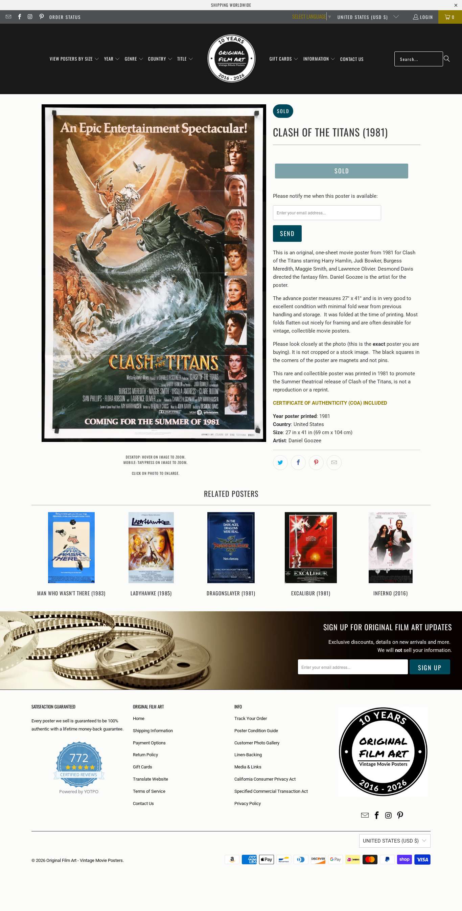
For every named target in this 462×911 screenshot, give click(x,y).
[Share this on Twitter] (280, 462)
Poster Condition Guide (256, 730)
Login (426, 17)
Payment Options (149, 742)
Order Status (65, 17)
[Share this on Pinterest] (316, 462)
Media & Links (247, 766)
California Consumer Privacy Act (265, 779)
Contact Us (143, 803)
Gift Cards (142, 766)
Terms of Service (149, 791)
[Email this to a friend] (334, 462)
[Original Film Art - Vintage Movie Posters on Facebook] (19, 17)
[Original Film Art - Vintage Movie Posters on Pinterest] (41, 17)
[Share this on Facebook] (298, 462)
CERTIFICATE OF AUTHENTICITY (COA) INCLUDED (330, 403)
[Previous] (41, 555)
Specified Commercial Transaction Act (271, 791)
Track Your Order (250, 718)
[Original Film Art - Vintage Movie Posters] (231, 59)
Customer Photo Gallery (256, 742)
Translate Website (150, 779)
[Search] (446, 58)
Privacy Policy (247, 803)
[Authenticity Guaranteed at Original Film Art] (31, 799)
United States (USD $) (364, 17)
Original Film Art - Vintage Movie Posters (84, 860)
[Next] (421, 555)
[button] (74, 58)
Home (138, 718)
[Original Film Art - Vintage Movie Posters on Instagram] (30, 17)
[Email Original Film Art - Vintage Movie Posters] (8, 17)
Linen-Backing (248, 754)
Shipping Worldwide (231, 5)
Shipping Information (153, 730)
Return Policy (145, 754)
